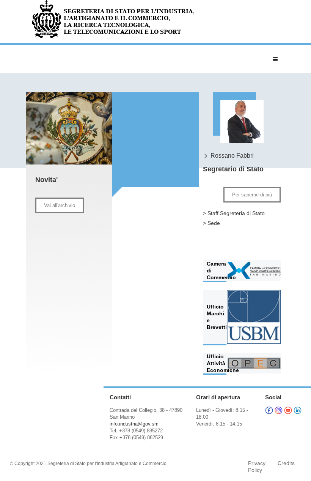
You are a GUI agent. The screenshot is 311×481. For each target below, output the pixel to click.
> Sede (211, 223)
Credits (286, 463)
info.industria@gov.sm (134, 424)
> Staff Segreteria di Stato (234, 213)
